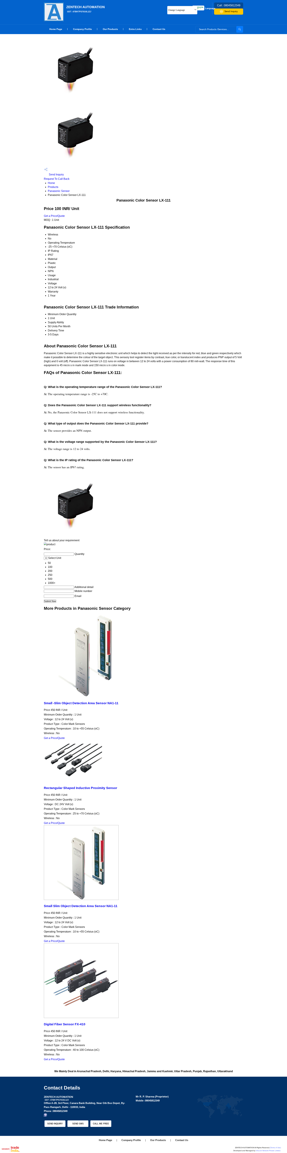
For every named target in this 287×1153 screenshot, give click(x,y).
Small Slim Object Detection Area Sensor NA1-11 (80, 906)
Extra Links (135, 29)
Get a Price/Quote (54, 216)
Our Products (110, 29)
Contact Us (159, 29)
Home (51, 183)
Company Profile (82, 29)
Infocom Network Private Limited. (268, 1151)
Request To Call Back (56, 178)
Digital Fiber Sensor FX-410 (64, 1024)
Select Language (206, 8)
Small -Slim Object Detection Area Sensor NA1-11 (81, 703)
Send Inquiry (231, 11)
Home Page (55, 29)
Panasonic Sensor (59, 191)
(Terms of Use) (275, 1148)
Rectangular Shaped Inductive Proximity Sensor (80, 788)
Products (53, 187)
